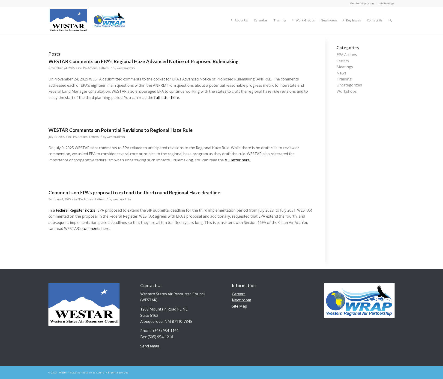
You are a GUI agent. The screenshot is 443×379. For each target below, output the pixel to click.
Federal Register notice (76, 210)
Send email (149, 346)
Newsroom (241, 299)
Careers (238, 293)
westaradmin (126, 68)
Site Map (239, 306)
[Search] (390, 20)
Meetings (345, 66)
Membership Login (362, 3)
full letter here (166, 97)
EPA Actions (89, 68)
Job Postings (387, 3)
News (341, 73)
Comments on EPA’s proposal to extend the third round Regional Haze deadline (134, 192)
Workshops (347, 91)
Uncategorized (349, 85)
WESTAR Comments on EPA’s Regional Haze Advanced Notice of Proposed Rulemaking (143, 61)
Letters (104, 68)
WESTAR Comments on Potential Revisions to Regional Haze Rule (120, 130)
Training (344, 79)
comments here (95, 228)
